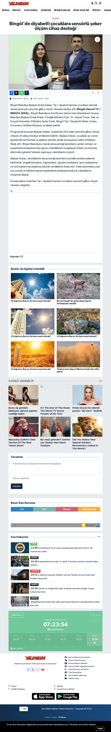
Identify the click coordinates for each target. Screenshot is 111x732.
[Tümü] (99, 537)
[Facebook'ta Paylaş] (11, 93)
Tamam (100, 728)
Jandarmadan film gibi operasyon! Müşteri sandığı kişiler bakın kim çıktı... (65, 604)
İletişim (60, 686)
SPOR (33, 544)
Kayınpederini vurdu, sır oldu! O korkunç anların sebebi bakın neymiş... (64, 563)
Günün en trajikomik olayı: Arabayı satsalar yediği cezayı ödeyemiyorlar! (62, 590)
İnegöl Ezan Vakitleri (66, 689)
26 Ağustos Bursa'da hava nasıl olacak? (31, 301)
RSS (25, 709)
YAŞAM (55, 18)
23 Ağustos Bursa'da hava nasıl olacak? (31, 369)
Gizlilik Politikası (18, 689)
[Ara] (96, 3)
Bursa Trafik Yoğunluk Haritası (81, 666)
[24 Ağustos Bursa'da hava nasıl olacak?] (78, 321)
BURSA (5, 10)
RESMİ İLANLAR (62, 10)
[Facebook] (28, 669)
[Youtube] (42, 669)
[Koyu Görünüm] (93, 3)
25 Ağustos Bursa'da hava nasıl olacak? (31, 336)
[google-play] (68, 696)
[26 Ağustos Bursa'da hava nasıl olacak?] (32, 286)
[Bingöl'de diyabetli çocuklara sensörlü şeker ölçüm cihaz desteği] (56, 62)
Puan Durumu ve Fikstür (78, 669)
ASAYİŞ (34, 557)
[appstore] (43, 696)
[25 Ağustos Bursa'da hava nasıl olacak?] (32, 321)
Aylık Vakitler (18, 648)
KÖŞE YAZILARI (81, 10)
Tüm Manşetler (75, 672)
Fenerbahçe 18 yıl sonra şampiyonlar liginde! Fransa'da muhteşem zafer (61, 550)
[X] (33, 669)
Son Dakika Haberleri (77, 675)
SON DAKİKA (30, 10)
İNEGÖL (16, 10)
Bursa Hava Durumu (77, 660)
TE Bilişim (62, 717)
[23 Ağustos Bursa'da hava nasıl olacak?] (32, 354)
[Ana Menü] (100, 3)
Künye (14, 686)
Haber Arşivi (73, 678)
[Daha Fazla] (27, 93)
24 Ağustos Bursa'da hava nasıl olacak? (77, 336)
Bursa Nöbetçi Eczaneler (79, 657)
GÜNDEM (46, 10)
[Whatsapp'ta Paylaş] (21, 93)
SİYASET (96, 10)
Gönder (17, 486)
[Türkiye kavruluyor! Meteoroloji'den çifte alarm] (78, 354)
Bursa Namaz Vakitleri (77, 663)
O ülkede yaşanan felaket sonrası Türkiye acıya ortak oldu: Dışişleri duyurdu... (62, 577)
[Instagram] (38, 669)
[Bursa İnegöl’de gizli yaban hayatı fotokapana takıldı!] (78, 286)
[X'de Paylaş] (16, 93)
